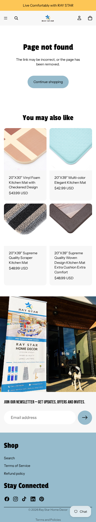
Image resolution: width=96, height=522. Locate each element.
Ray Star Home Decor (53, 509)
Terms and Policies (48, 520)
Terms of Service (17, 465)
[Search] (16, 18)
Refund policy (14, 473)
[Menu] (5, 18)
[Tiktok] (24, 499)
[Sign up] (85, 418)
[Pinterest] (42, 499)
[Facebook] (7, 499)
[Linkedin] (33, 499)
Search (9, 458)
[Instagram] (15, 499)
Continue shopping (48, 82)
